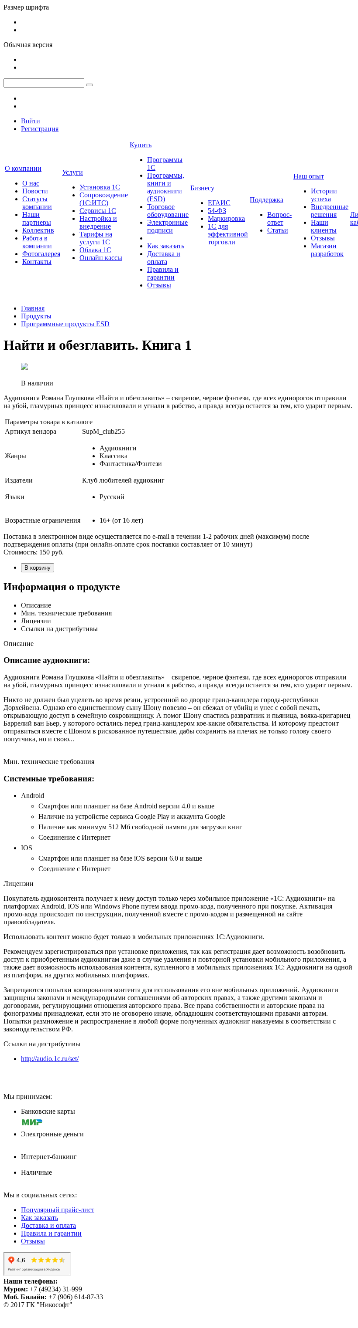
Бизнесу (202, 188)
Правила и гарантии (163, 273)
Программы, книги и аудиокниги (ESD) (165, 187)
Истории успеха (324, 195)
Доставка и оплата (163, 257)
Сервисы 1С (97, 210)
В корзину (37, 567)
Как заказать (165, 246)
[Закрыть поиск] (89, 85)
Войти (30, 121)
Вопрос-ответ (279, 218)
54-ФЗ (217, 210)
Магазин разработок (327, 249)
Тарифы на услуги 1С (95, 238)
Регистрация (40, 128)
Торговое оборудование (168, 210)
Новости (35, 191)
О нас (30, 183)
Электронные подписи (167, 226)
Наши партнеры (36, 218)
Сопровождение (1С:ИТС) (103, 198)
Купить (140, 145)
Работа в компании (37, 242)
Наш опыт (308, 176)
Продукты (36, 316)
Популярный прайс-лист (57, 1209)
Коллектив (38, 230)
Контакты (37, 261)
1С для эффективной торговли (228, 234)
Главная (33, 308)
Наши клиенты (324, 226)
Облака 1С (95, 249)
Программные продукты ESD (65, 324)
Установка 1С (99, 187)
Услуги (72, 172)
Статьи (277, 230)
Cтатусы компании (37, 202)
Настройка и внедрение (98, 222)
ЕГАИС (219, 202)
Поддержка (266, 199)
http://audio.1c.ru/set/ (50, 1058)
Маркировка (226, 218)
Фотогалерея (41, 253)
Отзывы (159, 285)
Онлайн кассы (100, 257)
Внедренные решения (329, 210)
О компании (23, 168)
